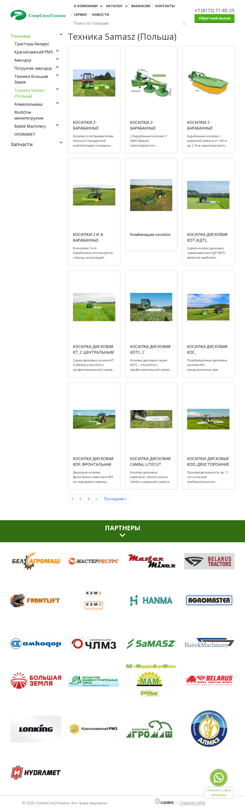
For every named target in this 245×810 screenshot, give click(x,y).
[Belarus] (209, 561)
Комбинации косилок (150, 234)
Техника (20, 36)
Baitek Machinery (30, 126)
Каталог (114, 6)
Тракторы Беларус (31, 43)
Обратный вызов (214, 18)
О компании (86, 6)
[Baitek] (209, 643)
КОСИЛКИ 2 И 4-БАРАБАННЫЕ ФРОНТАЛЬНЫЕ (88, 240)
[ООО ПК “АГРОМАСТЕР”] (209, 600)
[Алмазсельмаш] (209, 729)
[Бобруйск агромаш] (151, 729)
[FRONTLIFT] (36, 600)
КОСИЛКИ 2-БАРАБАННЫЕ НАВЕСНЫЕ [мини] (147, 128)
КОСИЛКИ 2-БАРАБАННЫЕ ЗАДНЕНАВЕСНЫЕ (203, 128)
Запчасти (22, 144)
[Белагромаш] (36, 561)
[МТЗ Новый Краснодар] (209, 680)
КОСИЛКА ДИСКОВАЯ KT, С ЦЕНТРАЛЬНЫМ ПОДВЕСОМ (93, 352)
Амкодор (22, 60)
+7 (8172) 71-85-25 (214, 10)
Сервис (80, 14)
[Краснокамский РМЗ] (93, 729)
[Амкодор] (36, 643)
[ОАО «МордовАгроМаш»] (151, 680)
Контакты (165, 6)
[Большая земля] (36, 680)
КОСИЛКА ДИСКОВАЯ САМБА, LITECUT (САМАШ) (150, 464)
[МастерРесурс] (93, 561)
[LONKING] (36, 729)
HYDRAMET (24, 134)
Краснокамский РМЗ (33, 52)
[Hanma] (151, 600)
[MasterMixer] (151, 561)
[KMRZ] (93, 600)
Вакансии (140, 6)
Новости (100, 14)
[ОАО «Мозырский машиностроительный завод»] (93, 680)
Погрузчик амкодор (33, 68)
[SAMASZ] (151, 643)
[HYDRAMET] (36, 772)
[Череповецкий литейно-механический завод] (93, 643)
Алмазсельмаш (28, 104)
